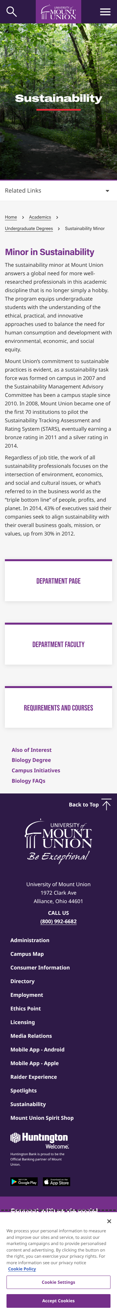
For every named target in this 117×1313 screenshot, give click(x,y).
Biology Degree (31, 760)
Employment (26, 994)
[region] (58, 1262)
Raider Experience (33, 1076)
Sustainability (28, 1104)
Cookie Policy (22, 1269)
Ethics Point (25, 1008)
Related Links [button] (23, 191)
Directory (22, 981)
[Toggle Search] (11, 12)
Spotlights (23, 1090)
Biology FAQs (29, 780)
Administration (29, 940)
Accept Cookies (58, 1301)
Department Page (58, 580)
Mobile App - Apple (34, 1063)
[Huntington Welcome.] (39, 1140)
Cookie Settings (58, 1282)
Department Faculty (58, 644)
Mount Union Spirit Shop (42, 1117)
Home (11, 217)
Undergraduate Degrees (29, 228)
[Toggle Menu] (105, 12)
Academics (40, 217)
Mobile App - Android (37, 1049)
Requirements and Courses (58, 707)
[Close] (109, 1221)
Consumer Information (40, 967)
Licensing (22, 1022)
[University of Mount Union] (58, 11)
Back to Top (84, 804)
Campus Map (27, 953)
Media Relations (31, 1035)
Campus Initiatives (36, 770)
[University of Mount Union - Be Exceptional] (58, 842)
